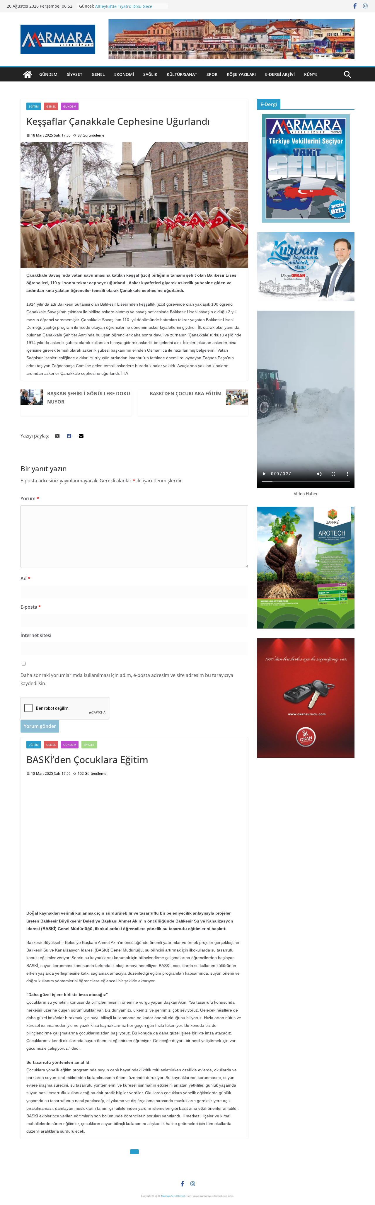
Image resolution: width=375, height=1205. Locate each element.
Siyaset (74, 74)
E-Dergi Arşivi (280, 74)
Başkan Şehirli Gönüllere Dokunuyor (88, 397)
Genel (98, 74)
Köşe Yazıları (241, 74)
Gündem (48, 74)
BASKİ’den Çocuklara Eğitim (185, 393)
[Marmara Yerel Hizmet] (28, 74)
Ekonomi (124, 74)
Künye (311, 74)
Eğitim (34, 106)
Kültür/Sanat (182, 74)
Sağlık (150, 74)
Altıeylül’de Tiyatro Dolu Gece (123, 6)
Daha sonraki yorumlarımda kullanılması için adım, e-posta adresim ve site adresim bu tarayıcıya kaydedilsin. (127, 679)
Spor (212, 74)
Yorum (30, 498)
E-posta (31, 607)
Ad (25, 578)
